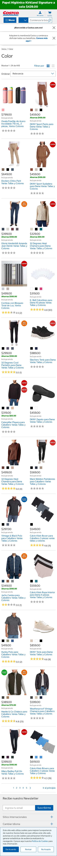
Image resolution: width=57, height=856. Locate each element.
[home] (11, 13)
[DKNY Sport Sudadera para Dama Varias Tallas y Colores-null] (31, 169)
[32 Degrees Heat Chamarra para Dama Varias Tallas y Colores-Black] (36, 229)
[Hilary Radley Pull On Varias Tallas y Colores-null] (8, 757)
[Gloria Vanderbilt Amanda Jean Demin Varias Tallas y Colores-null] (3, 229)
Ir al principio (49, 787)
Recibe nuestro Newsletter (20, 798)
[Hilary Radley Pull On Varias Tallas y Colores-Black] (3, 757)
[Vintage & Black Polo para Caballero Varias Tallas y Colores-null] (8, 524)
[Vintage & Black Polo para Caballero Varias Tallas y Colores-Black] (3, 524)
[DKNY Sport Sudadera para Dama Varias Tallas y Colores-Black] (41, 169)
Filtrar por (39, 65)
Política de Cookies (40, 841)
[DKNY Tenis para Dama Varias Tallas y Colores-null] (31, 641)
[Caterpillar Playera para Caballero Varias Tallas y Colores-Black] (3, 408)
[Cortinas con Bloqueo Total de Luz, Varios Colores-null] (3, 289)
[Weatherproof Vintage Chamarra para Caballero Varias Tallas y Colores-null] (31, 697)
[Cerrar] (54, 27)
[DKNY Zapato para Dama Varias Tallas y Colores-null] (36, 408)
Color (10, 49)
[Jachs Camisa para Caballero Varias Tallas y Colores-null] (3, 581)
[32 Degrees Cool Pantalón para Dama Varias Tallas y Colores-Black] (3, 348)
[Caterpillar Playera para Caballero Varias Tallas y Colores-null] (8, 408)
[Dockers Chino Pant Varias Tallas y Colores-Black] (8, 169)
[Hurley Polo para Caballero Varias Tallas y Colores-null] (8, 641)
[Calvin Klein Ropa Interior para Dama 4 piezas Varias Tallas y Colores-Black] (31, 581)
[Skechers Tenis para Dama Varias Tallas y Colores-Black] (31, 348)
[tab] (28, 817)
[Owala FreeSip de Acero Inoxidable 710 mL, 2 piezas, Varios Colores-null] (3, 110)
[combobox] (23, 20)
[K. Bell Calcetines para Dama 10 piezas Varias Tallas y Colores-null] (31, 289)
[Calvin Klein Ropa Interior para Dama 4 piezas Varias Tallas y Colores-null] (36, 581)
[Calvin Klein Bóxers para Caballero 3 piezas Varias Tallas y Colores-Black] (31, 757)
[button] (50, 20)
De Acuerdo (11, 849)
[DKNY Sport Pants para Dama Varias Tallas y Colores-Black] (41, 110)
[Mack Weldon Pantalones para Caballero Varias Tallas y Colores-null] (36, 468)
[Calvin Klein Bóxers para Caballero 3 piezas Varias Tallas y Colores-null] (36, 757)
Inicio (4, 49)
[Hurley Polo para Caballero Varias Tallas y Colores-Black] (3, 641)
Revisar (28, 849)
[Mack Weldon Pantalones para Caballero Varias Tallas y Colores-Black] (31, 468)
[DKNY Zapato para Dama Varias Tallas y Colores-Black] (31, 408)
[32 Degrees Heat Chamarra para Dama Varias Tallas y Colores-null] (31, 229)
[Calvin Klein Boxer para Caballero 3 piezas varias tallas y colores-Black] (31, 524)
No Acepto (46, 849)
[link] (14, 106)
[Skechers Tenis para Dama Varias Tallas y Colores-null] (36, 348)
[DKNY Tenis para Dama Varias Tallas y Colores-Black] (41, 641)
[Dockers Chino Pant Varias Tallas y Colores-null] (3, 169)
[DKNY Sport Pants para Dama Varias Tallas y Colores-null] (31, 110)
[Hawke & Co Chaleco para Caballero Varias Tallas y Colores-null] (3, 697)
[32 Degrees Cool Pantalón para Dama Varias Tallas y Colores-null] (8, 348)
